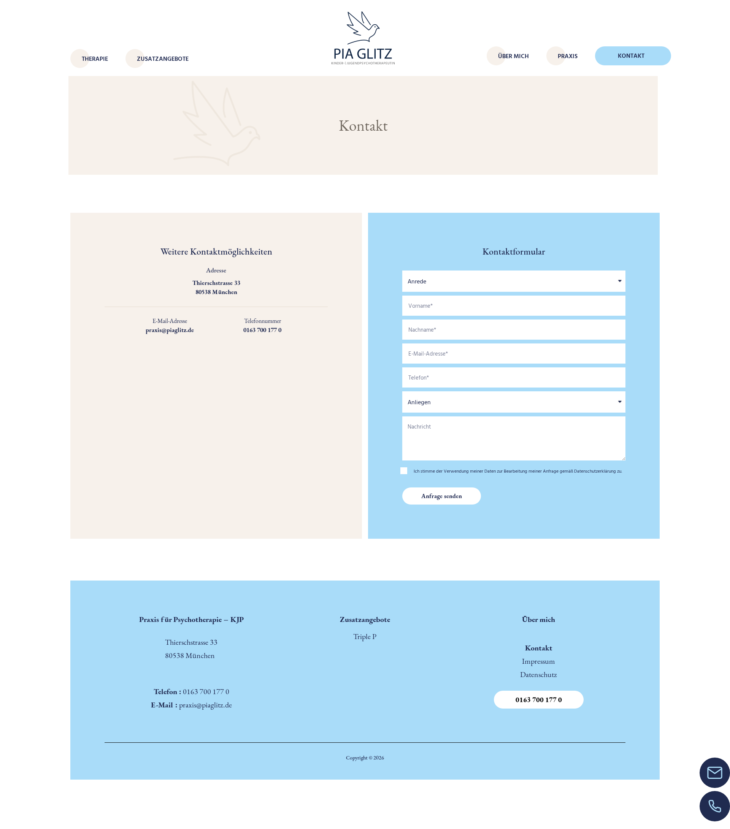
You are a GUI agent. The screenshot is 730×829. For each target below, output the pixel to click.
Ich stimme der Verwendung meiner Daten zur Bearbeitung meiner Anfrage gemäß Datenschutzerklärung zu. (518, 470)
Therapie (95, 58)
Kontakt (631, 55)
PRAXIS (568, 55)
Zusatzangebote (163, 58)
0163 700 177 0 (205, 691)
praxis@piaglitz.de (205, 705)
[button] (539, 700)
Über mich (513, 55)
